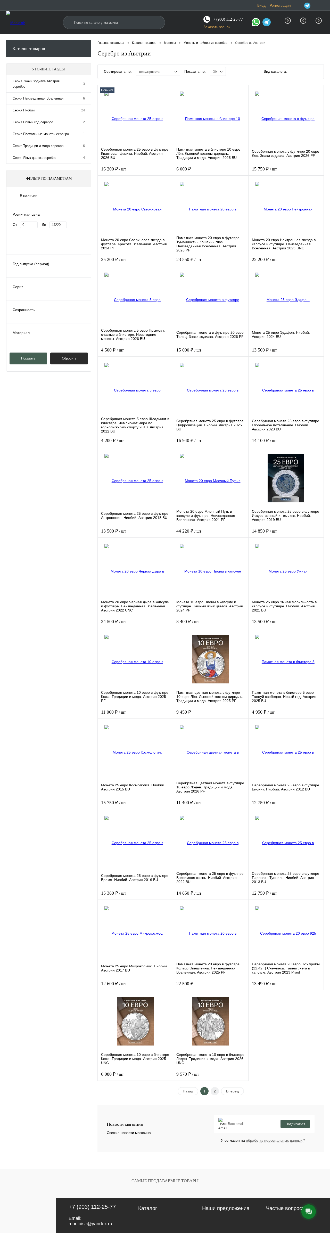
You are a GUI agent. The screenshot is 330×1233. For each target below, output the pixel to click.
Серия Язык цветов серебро (34, 158)
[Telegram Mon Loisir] (307, 5)
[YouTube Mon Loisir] (321, 5)
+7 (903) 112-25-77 (92, 1207)
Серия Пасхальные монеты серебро (41, 134)
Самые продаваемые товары (165, 1181)
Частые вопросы (286, 1208)
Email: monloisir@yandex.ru (90, 1221)
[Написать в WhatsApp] (256, 23)
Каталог (147, 1208)
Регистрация (280, 5)
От (15, 225)
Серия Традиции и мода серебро (38, 146)
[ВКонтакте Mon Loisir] (314, 5)
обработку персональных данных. (274, 1140)
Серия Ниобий (24, 110)
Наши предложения (225, 1208)
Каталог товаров (28, 48)
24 (83, 110)
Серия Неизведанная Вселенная (38, 98)
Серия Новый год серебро (33, 122)
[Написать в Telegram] (266, 23)
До (44, 225)
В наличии (28, 196)
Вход (261, 5)
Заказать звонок (216, 27)
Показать (28, 358)
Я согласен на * (263, 1140)
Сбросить (69, 358)
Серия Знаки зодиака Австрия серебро (36, 83)
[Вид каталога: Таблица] (316, 72)
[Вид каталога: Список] (306, 72)
